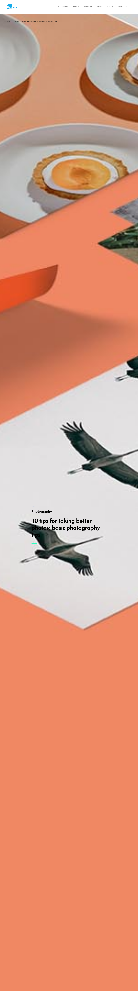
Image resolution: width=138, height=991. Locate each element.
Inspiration (88, 7)
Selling (76, 7)
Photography (16, 21)
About (99, 7)
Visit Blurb (122, 7)
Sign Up (110, 7)
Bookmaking (63, 7)
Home (9, 21)
